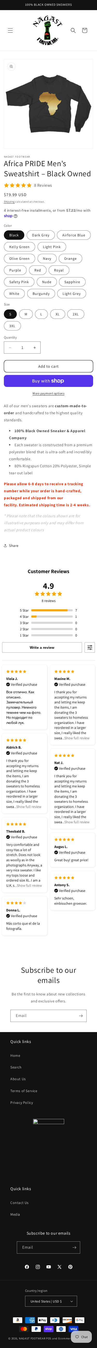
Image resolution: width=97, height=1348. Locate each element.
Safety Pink (19, 282)
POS (48, 1338)
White (14, 293)
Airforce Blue (73, 235)
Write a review (42, 647)
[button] (10, 30)
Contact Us (19, 1202)
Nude (46, 282)
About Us (18, 1079)
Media (15, 1214)
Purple (15, 270)
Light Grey (72, 293)
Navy (47, 258)
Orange (70, 258)
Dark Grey (40, 235)
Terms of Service (24, 1090)
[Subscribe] (80, 1016)
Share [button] (14, 545)
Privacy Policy (21, 1102)
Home (15, 1055)
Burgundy (41, 293)
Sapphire (72, 282)
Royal (59, 270)
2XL (76, 314)
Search (16, 1067)
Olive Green (19, 258)
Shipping (9, 201)
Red (37, 270)
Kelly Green (19, 246)
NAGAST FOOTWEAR (32, 1338)
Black (14, 235)
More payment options (48, 393)
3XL (12, 325)
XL (58, 314)
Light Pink (52, 246)
